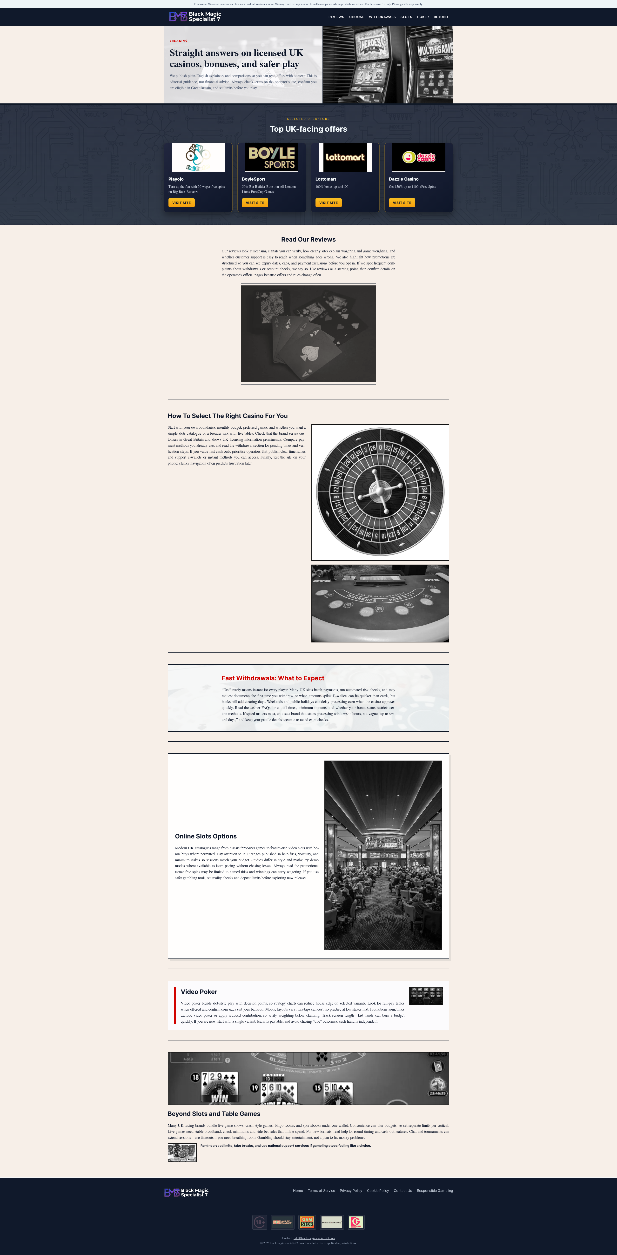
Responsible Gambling (435, 1190)
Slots (406, 17)
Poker (423, 17)
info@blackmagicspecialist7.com (314, 1238)
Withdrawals (382, 17)
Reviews (336, 17)
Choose (356, 17)
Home (298, 1190)
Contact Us (403, 1190)
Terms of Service (321, 1190)
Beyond (441, 17)
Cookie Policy (378, 1190)
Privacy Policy (351, 1190)
